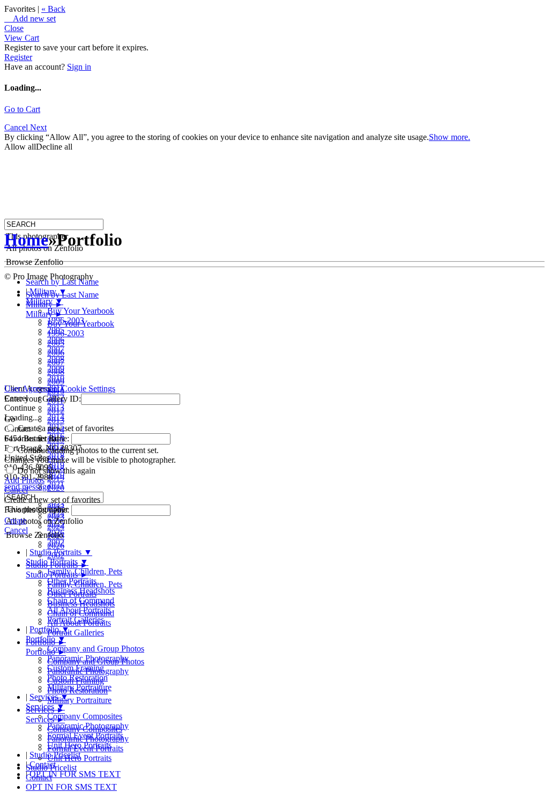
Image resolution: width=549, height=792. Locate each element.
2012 (55, 410)
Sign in (79, 66)
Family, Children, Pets (84, 584)
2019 (55, 478)
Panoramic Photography (88, 671)
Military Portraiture (79, 700)
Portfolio (46, 642)
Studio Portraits (57, 564)
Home (26, 239)
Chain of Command (80, 613)
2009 (55, 381)
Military (44, 304)
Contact (39, 777)
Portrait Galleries (75, 632)
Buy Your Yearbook (80, 310)
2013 (55, 420)
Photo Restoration (77, 690)
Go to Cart (22, 109)
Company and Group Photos (95, 648)
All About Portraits (79, 622)
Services (45, 709)
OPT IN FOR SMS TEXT (75, 774)
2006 (55, 352)
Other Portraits (72, 593)
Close (14, 28)
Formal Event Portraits (85, 748)
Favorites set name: (37, 438)
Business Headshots (81, 603)
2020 (55, 487)
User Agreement (32, 388)
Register (18, 57)
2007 (55, 362)
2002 (55, 555)
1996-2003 (65, 333)
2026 (55, 545)
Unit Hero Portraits (79, 758)
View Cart (21, 37)
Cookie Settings (88, 388)
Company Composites (84, 716)
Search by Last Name (62, 281)
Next (38, 127)
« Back (53, 8)
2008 (55, 371)
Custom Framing (75, 680)
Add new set (30, 18)
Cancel (17, 127)
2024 (55, 526)
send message (27, 486)
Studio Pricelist (51, 767)
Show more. (449, 137)
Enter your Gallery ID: (42, 398)
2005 (55, 342)
